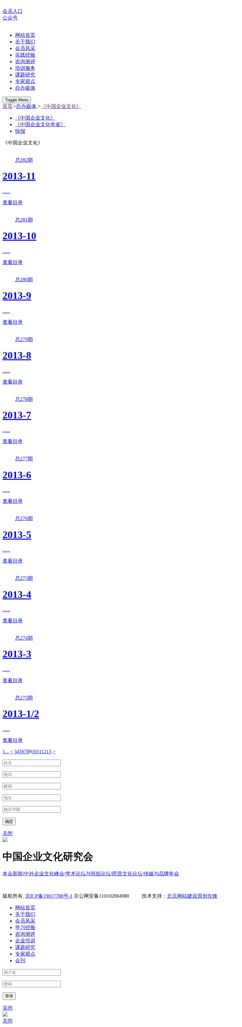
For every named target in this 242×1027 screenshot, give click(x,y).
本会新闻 (13, 873)
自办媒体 (25, 88)
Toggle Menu (16, 100)
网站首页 (25, 35)
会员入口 (13, 11)
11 (39, 751)
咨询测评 (25, 61)
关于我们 (25, 41)
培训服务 (25, 68)
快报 (20, 131)
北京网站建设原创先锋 (192, 896)
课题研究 (25, 74)
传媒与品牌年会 (161, 873)
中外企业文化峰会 (44, 873)
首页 (8, 106)
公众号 (10, 17)
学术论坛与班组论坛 (88, 873)
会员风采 (25, 48)
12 (43, 751)
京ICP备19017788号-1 (48, 896)
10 (34, 751)
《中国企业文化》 (61, 106)
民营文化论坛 (127, 873)
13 (48, 751)
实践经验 (25, 55)
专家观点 (25, 81)
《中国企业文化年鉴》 (40, 124)
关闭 (8, 833)
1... (6, 751)
